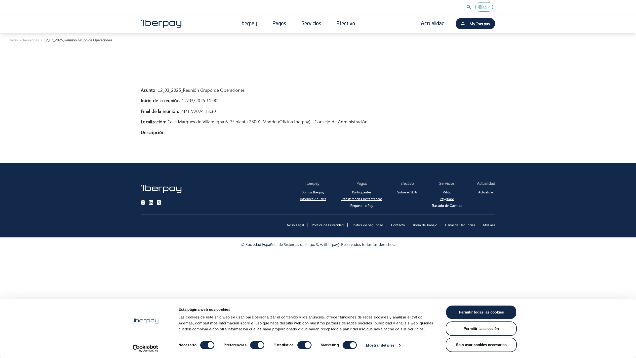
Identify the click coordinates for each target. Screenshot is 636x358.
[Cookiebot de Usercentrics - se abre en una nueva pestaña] (145, 348)
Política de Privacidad (328, 225)
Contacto (398, 225)
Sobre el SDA (407, 192)
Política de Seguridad (367, 225)
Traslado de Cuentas (447, 205)
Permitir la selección (481, 328)
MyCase (489, 225)
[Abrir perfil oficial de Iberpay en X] (159, 202)
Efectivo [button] (345, 23)
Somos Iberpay (313, 192)
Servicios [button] (311, 23)
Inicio (14, 40)
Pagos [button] (279, 23)
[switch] (257, 345)
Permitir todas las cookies (481, 312)
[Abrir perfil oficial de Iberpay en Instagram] (143, 202)
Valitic (447, 192)
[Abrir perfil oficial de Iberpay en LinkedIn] (151, 202)
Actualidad (432, 23)
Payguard (447, 198)
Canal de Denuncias (460, 225)
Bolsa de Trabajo (425, 225)
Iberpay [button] (248, 23)
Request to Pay (361, 205)
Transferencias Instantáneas (361, 198)
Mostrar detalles (380, 345)
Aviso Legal (295, 225)
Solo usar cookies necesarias (481, 345)
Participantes (361, 192)
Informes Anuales (313, 198)
